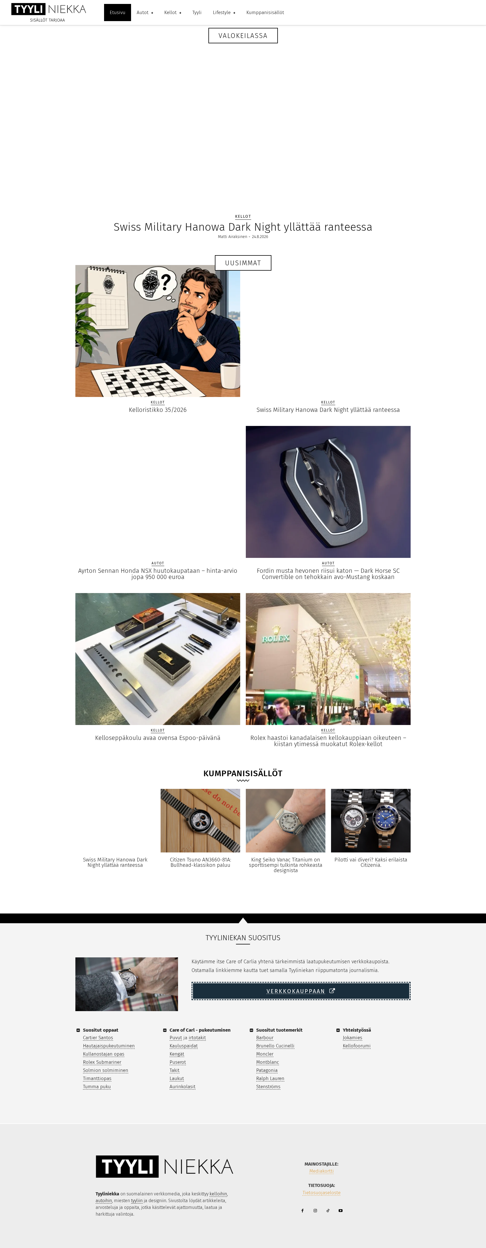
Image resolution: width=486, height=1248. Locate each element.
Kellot (243, 216)
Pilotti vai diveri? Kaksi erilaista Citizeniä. (370, 862)
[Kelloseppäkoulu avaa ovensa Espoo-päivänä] (157, 659)
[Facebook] (302, 1211)
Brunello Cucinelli (275, 1046)
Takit (174, 1070)
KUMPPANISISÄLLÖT (243, 773)
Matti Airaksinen (232, 236)
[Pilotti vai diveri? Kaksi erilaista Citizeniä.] (371, 820)
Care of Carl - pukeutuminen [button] (200, 1030)
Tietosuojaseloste (322, 1193)
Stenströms (268, 1087)
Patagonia (267, 1070)
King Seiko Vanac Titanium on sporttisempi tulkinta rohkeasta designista (285, 865)
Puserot (178, 1062)
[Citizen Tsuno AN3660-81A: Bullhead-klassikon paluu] (200, 820)
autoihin (104, 1200)
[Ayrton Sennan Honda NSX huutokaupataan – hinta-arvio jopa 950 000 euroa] (157, 492)
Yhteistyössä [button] (357, 1030)
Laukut (177, 1078)
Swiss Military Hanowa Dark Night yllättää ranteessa (243, 227)
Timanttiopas (97, 1078)
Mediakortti (321, 1171)
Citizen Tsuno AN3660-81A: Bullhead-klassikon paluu (200, 862)
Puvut (176, 1038)
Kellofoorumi (357, 1046)
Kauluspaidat (184, 1046)
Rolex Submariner (102, 1062)
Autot (158, 563)
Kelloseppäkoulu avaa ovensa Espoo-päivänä (157, 738)
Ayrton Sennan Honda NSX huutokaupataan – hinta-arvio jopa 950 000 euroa (157, 574)
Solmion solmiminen (105, 1070)
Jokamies (352, 1038)
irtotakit (197, 1038)
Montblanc (267, 1062)
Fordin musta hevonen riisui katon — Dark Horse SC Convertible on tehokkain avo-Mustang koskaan (328, 574)
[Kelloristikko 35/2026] (157, 331)
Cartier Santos (98, 1038)
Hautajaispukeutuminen (109, 1046)
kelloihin (218, 1194)
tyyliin (137, 1200)
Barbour (264, 1038)
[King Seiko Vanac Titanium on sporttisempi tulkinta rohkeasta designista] (285, 820)
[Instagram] (315, 1211)
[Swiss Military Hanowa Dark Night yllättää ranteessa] (243, 121)
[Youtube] (340, 1211)
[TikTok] (328, 1211)
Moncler (264, 1054)
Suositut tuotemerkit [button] (279, 1030)
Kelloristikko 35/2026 (158, 410)
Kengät (177, 1054)
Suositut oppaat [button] (100, 1030)
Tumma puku (97, 1087)
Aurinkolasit (182, 1087)
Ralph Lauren (270, 1078)
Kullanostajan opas (103, 1054)
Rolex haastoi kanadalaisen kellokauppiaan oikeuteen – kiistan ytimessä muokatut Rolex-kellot (328, 741)
